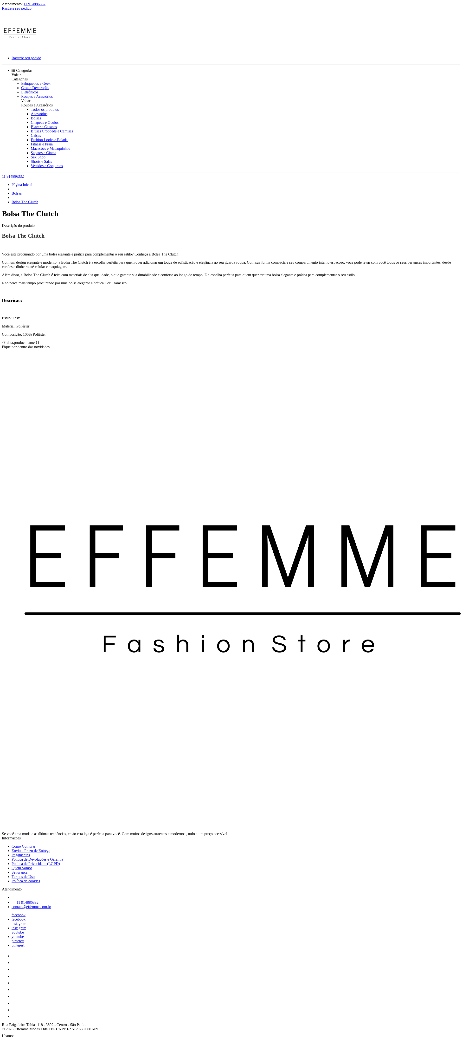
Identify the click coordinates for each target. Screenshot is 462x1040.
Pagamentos (21, 855)
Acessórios (39, 114)
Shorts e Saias (41, 161)
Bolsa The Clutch (25, 202)
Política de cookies (26, 881)
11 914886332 (34, 4)
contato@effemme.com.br (31, 907)
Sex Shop (38, 157)
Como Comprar (23, 846)
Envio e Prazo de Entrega (31, 851)
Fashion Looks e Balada (49, 140)
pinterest (18, 941)
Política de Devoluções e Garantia (37, 859)
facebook (19, 915)
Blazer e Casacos (44, 127)
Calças (36, 135)
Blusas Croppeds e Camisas (52, 131)
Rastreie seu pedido (17, 8)
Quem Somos (22, 868)
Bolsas (36, 118)
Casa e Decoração (35, 88)
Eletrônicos (29, 92)
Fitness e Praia (42, 144)
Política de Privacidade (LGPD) (36, 864)
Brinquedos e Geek (36, 83)
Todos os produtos (45, 109)
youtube (18, 932)
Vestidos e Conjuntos (47, 166)
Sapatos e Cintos (43, 153)
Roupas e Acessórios (37, 96)
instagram (19, 924)
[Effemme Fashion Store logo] (20, 50)
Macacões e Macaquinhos (50, 148)
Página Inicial (22, 185)
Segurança (19, 872)
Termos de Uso (23, 877)
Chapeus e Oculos (44, 122)
